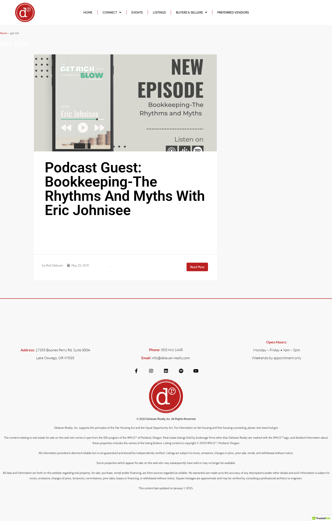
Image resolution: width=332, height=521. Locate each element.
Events (137, 12)
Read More (197, 267)
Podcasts (117, 265)
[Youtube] (196, 371)
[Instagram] (151, 371)
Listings (159, 12)
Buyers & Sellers (189, 12)
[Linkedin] (166, 371)
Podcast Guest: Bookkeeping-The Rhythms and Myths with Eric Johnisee (125, 188)
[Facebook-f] (136, 371)
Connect (110, 12)
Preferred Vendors (233, 12)
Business (103, 265)
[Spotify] (181, 371)
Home (87, 12)
